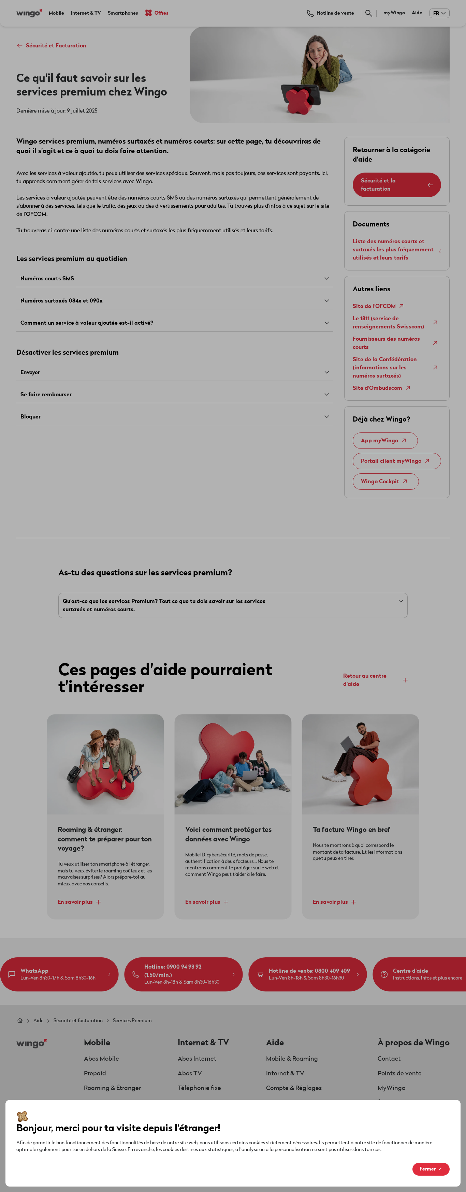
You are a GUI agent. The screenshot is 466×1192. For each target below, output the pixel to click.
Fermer (428, 1169)
